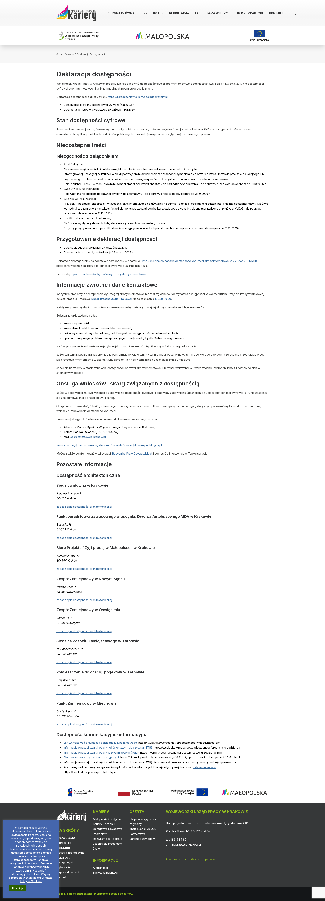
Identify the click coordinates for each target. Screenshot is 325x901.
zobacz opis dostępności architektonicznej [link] (84, 506)
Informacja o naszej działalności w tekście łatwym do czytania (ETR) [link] (108, 747)
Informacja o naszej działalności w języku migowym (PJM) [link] (101, 752)
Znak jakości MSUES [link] (142, 829)
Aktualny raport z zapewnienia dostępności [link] (91, 757)
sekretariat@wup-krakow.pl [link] (88, 437)
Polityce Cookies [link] (31, 881)
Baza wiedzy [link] (217, 13)
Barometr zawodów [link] (142, 839)
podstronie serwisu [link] (204, 767)
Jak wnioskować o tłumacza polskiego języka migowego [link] (100, 742)
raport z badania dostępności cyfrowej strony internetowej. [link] (109, 274)
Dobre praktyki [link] (250, 13)
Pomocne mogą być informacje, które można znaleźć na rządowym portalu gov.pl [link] (109, 445)
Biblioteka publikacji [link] (105, 872)
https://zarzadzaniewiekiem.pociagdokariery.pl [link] (138, 97)
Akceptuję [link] (18, 888)
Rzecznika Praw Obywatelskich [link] (132, 453)
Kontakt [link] (276, 13)
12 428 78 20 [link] (163, 299)
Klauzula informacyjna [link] (70, 852)
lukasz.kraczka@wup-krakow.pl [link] (111, 299)
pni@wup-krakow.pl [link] (188, 844)
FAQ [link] (198, 13)
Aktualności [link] (100, 867)
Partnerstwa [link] (137, 834)
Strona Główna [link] (121, 13)
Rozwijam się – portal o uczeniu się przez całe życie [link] (108, 843)
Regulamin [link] (63, 847)
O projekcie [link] (150, 13)
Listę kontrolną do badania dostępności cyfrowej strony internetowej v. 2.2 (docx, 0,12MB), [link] (199, 261)
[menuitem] (121, 13)
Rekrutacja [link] (179, 13)
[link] (76, 13)
